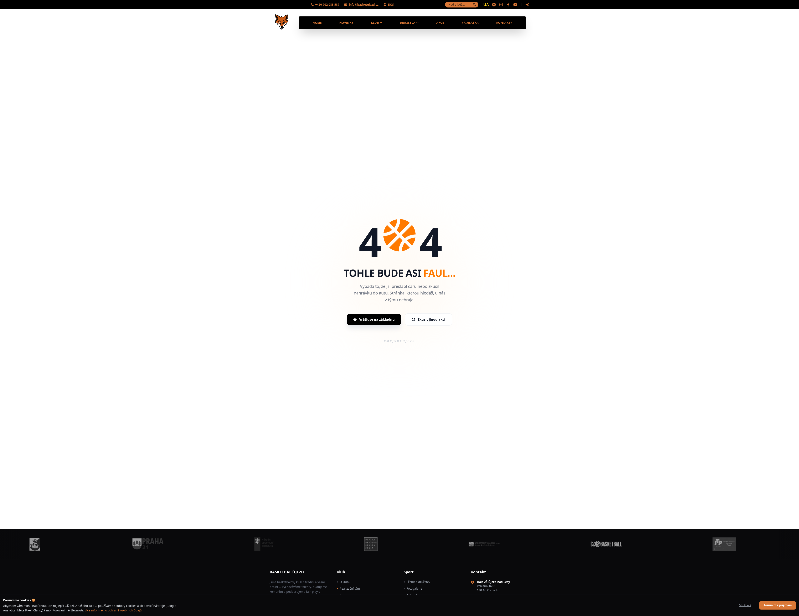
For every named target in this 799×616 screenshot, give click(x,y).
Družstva (408, 23)
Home (317, 23)
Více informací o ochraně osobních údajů (113, 610)
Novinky (346, 23)
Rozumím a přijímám (777, 605)
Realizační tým (350, 588)
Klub (375, 23)
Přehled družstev (418, 582)
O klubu (345, 582)
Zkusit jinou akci (431, 319)
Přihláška (470, 23)
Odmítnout (745, 605)
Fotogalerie (414, 588)
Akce (440, 23)
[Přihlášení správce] (527, 4)
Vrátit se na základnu (377, 319)
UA (486, 4)
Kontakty (504, 23)
